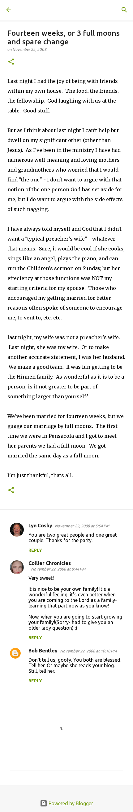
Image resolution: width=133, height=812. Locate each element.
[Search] (124, 9)
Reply (35, 550)
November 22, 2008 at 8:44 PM (58, 569)
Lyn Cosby (40, 525)
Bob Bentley (43, 650)
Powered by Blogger (70, 803)
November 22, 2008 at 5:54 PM (82, 526)
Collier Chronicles (49, 563)
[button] (11, 62)
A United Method (37, 10)
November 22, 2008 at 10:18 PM (88, 651)
